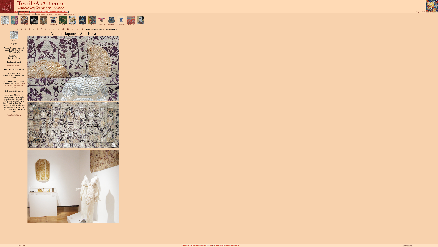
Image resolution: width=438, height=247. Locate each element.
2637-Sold (24, 24)
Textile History (199, 245)
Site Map (191, 245)
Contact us (235, 245)
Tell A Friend (208, 245)
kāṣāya (18, 95)
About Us (185, 245)
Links (229, 245)
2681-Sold (111, 24)
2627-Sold (4, 24)
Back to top (21, 245)
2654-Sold (53, 24)
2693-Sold (131, 24)
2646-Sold (34, 24)
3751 (140, 24)
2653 (43, 24)
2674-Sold (101, 24)
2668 (92, 24)
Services (215, 245)
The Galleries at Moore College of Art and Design (15, 85)
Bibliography (223, 245)
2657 (72, 24)
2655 (63, 24)
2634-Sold (14, 24)
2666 (82, 24)
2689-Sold (121, 24)
